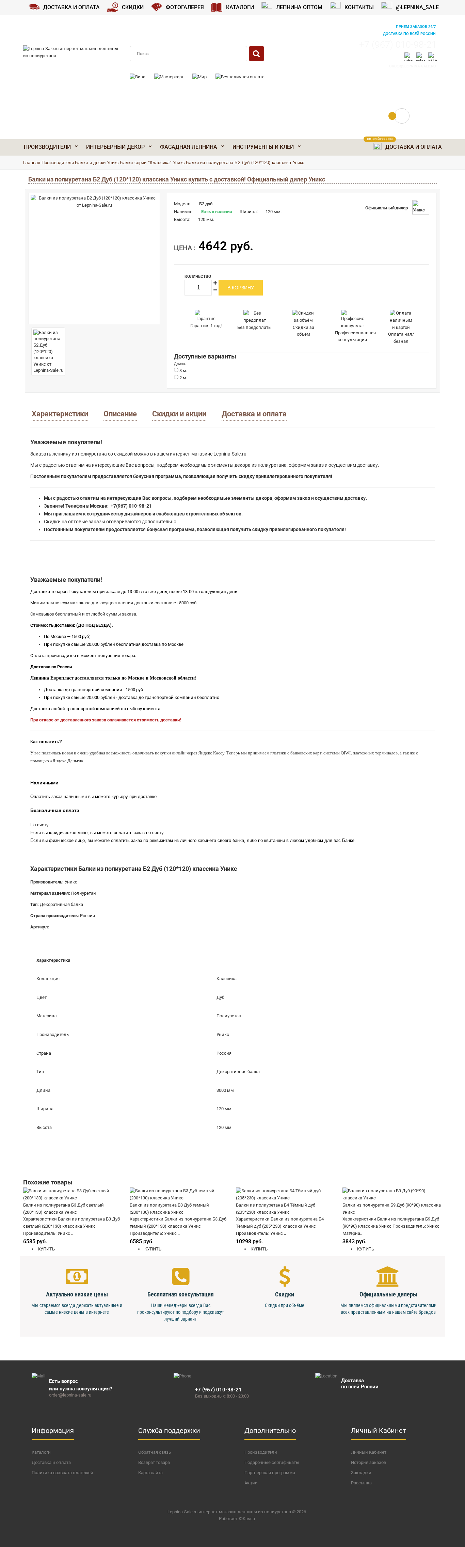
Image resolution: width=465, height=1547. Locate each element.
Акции (251, 1482)
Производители (58, 162)
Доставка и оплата (254, 414)
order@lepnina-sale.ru (412, 66)
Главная (31, 162)
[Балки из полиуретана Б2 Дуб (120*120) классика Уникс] (94, 258)
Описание (120, 414)
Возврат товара (154, 1462)
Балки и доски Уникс (97, 162)
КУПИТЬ (46, 1248)
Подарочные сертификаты (271, 1462)
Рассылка (361, 1482)
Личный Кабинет (368, 1452)
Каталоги (41, 1452)
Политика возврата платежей (62, 1472)
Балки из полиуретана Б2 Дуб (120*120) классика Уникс (245, 162)
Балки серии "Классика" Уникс (152, 162)
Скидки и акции (179, 414)
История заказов (368, 1462)
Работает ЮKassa (237, 1518)
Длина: (180, 364)
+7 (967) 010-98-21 (398, 44)
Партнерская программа (269, 1472)
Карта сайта (150, 1472)
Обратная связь (154, 1452)
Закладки (361, 1472)
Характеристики (60, 414)
